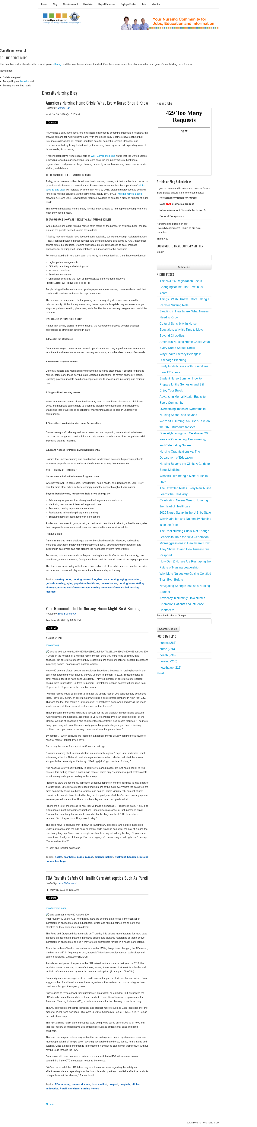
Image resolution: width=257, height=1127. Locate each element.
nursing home (63, 579)
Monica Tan (64, 108)
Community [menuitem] (115, 41)
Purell (63, 1088)
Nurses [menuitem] (44, 4)
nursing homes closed (130, 193)
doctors (85, 1084)
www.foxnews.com (56, 908)
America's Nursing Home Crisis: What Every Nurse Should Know (97, 102)
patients (99, 857)
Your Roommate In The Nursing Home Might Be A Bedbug (93, 608)
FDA (57, 1084)
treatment (120, 857)
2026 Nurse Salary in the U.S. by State (185, 512)
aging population (130, 579)
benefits (24, 81)
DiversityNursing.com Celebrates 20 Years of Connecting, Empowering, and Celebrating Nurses (184, 439)
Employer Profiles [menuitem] (128, 4)
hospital (113, 1084)
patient (109, 857)
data (94, 1084)
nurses (89, 857)
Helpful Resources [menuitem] (106, 4)
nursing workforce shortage (73, 587)
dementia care (109, 583)
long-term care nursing (105, 579)
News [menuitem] (100, 41)
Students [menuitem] (60, 41)
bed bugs (60, 861)
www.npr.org (52, 645)
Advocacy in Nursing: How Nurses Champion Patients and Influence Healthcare (182, 604)
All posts (50, 1104)
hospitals (132, 857)
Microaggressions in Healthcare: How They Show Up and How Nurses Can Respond (185, 549)
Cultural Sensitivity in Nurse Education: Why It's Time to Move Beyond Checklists (182, 329)
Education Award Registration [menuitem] (168, 41)
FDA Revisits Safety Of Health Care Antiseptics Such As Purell (97, 877)
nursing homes (81, 579)
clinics (136, 1084)
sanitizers (74, 1088)
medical (102, 1084)
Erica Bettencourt (67, 613)
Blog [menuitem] (55, 4)
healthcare (70, 857)
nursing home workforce (105, 587)
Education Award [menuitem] (70, 4)
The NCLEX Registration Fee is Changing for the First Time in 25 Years (181, 287)
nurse (80, 857)
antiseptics (52, 1088)
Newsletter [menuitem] (88, 4)
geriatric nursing (55, 583)
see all (160, 673)
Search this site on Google (171, 615)
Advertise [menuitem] (156, 4)
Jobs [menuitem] (144, 4)
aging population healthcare (83, 583)
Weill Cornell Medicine (103, 155)
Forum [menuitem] (130, 41)
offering (57, 64)
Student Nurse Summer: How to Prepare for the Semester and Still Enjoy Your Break (182, 384)
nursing (65, 1084)
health (58, 857)
